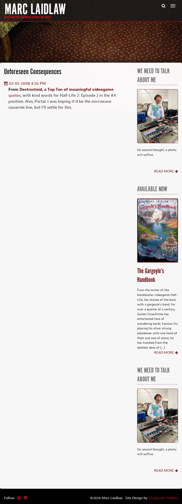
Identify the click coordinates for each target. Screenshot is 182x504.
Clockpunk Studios (162, 498)
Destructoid (31, 89)
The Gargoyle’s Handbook (150, 275)
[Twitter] (19, 498)
